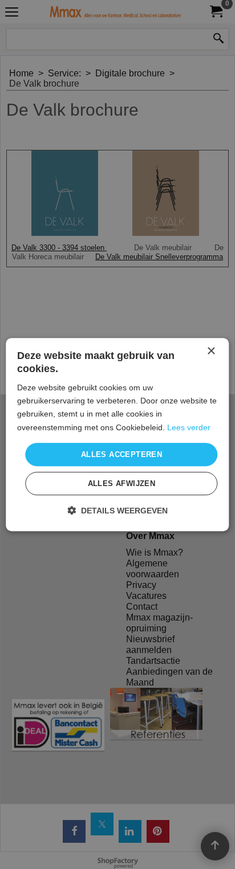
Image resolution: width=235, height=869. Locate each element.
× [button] (210, 351)
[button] (117, 510)
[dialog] (117, 435)
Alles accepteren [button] (121, 454)
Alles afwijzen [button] (122, 483)
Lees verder (188, 427)
